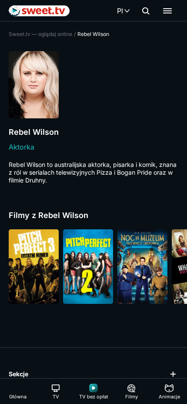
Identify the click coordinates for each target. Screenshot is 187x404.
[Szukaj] (146, 11)
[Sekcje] (167, 11)
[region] (93, 266)
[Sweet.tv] (39, 10)
